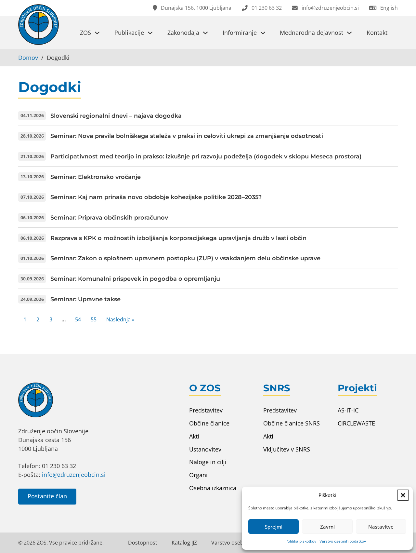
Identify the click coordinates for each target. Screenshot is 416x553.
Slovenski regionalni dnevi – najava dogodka (116, 115)
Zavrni (327, 526)
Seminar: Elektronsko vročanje (95, 176)
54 (78, 319)
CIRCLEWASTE (356, 423)
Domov (28, 57)
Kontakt (377, 32)
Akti (194, 436)
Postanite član (47, 496)
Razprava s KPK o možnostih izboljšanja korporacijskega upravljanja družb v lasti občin (178, 238)
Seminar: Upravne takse (85, 299)
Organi (198, 475)
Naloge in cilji (208, 462)
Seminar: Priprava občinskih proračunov (109, 217)
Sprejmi (273, 526)
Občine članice (209, 423)
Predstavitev (206, 410)
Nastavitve (381, 526)
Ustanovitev (205, 449)
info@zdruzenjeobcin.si (74, 475)
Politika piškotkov (300, 541)
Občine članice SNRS (291, 423)
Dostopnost (142, 542)
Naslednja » (120, 319)
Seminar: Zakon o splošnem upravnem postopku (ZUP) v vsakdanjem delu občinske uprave (185, 258)
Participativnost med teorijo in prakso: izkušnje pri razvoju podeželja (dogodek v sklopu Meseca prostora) (205, 156)
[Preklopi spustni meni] (97, 33)
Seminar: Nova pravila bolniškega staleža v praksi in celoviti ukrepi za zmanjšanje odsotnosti (186, 135)
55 (94, 319)
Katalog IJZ (184, 542)
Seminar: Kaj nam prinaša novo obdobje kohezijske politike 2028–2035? (156, 197)
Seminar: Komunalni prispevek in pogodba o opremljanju (135, 278)
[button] (403, 495)
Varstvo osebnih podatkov (342, 541)
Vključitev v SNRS (286, 449)
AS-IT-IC (348, 410)
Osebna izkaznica (212, 488)
